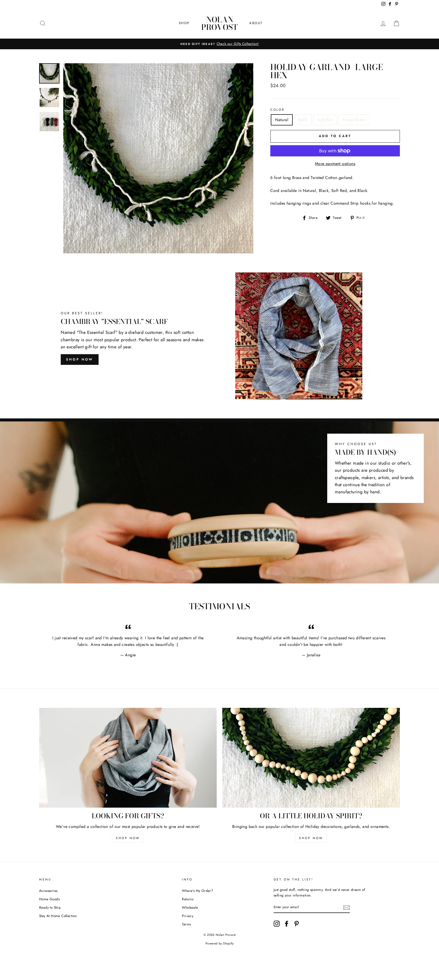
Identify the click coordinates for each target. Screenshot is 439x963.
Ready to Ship (50, 907)
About (256, 23)
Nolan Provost (219, 23)
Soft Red (325, 120)
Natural (281, 120)
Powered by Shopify (219, 943)
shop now (79, 359)
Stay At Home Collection (58, 915)
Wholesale (190, 907)
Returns (187, 899)
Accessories (48, 890)
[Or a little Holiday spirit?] (311, 758)
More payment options (335, 164)
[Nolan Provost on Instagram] (277, 924)
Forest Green (354, 120)
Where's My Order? (197, 890)
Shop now (128, 838)
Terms (186, 924)
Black (303, 120)
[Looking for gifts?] (128, 758)
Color (277, 109)
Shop (184, 23)
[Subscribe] (346, 907)
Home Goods (49, 899)
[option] (219, 44)
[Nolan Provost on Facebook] (287, 924)
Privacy (187, 915)
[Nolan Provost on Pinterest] (296, 924)
